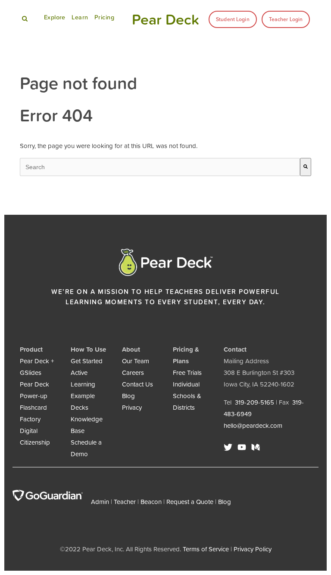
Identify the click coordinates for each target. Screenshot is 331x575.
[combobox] (160, 167)
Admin (100, 502)
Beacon (151, 502)
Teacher (125, 502)
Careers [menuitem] (133, 372)
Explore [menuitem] (55, 17)
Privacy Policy (253, 549)
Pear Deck (165, 19)
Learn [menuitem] (80, 17)
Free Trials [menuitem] (187, 372)
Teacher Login (286, 19)
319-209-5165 (254, 402)
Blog (224, 502)
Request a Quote (189, 502)
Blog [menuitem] (128, 396)
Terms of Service (206, 549)
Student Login (233, 19)
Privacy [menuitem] (132, 407)
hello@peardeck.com (253, 425)
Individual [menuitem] (186, 384)
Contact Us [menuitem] (137, 384)
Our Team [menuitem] (135, 361)
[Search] (305, 167)
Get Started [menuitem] (87, 361)
